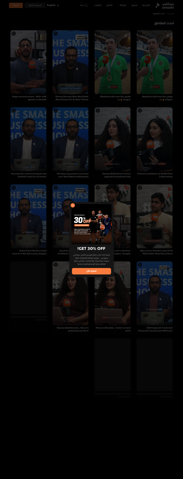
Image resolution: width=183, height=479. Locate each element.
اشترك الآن (91, 271)
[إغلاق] (73, 205)
